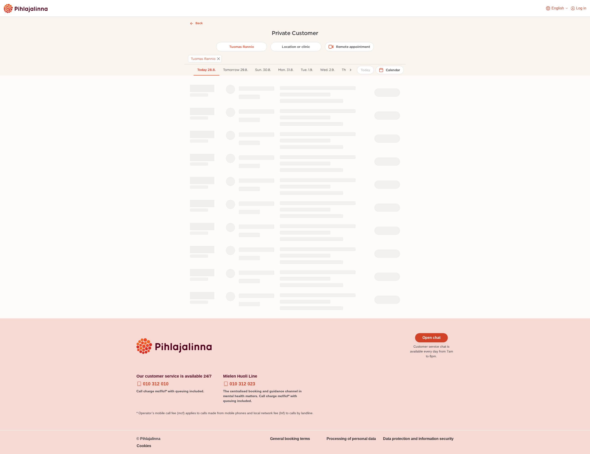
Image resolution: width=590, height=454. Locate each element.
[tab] (206, 70)
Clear (295, 87)
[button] (205, 58)
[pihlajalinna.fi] (25, 8)
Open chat (431, 338)
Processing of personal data (351, 439)
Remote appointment (353, 47)
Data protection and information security (418, 439)
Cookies (144, 446)
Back (199, 23)
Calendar (393, 70)
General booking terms (290, 439)
